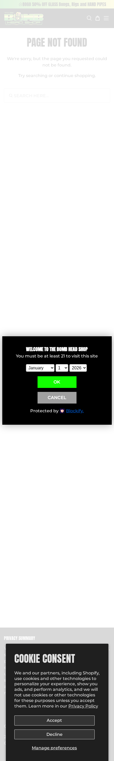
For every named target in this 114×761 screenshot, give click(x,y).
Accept (54, 720)
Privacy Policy (83, 706)
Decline (54, 734)
